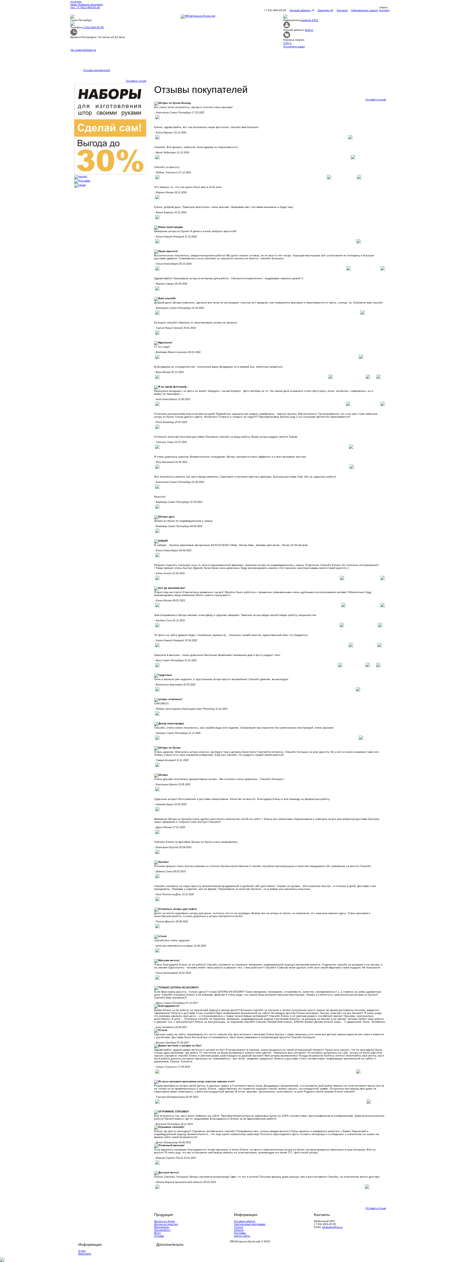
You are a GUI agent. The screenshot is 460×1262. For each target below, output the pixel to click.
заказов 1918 (309, 20)
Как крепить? (162, 1229)
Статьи (238, 1227)
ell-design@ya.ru (332, 1227)
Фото (157, 1232)
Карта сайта (242, 1235)
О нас (82, 1250)
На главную (78, 49)
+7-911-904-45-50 (93, 27)
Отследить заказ (294, 46)
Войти (309, 29)
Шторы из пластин (166, 1224)
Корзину (384, 10)
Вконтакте (84, 1253)
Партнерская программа (249, 1224)
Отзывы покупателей (96, 70)
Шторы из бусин (164, 1221)
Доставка (240, 1232)
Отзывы (159, 1235)
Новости (90, 49)
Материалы (161, 1227)
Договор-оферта (244, 1221)
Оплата (239, 1229)
